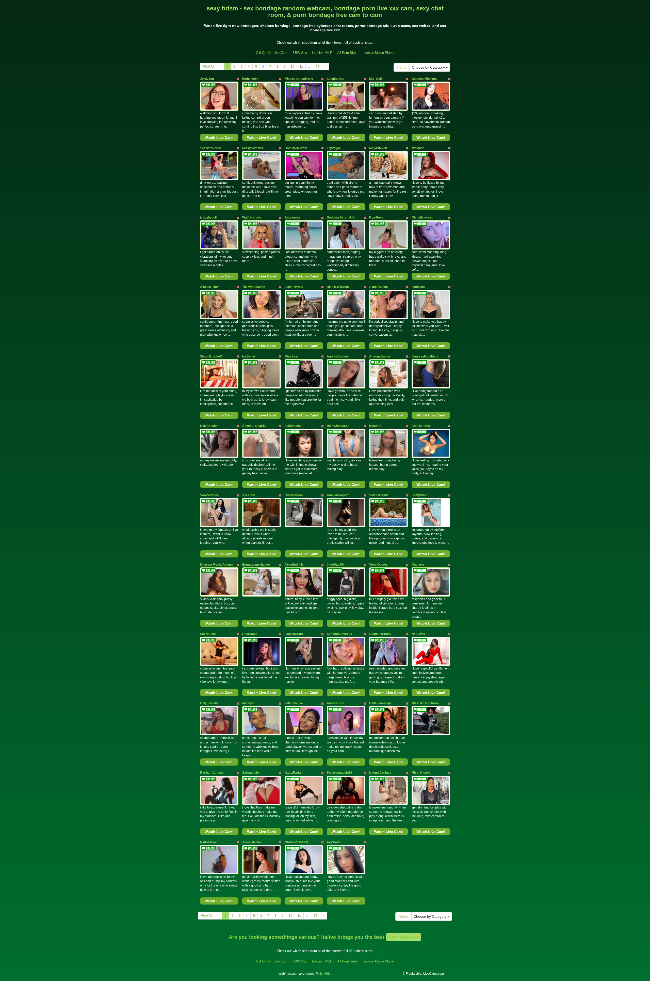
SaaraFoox (208, 634)
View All (208, 66)
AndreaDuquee (338, 356)
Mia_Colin (376, 79)
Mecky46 (248, 703)
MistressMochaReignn (216, 564)
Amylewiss (293, 217)
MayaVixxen (378, 148)
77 (317, 66)
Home (402, 67)
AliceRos (248, 495)
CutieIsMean (294, 495)
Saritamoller (251, 772)
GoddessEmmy (380, 634)
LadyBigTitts (294, 634)
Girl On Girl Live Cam (271, 53)
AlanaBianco (378, 287)
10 (292, 66)
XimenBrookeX (211, 356)
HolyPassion (209, 426)
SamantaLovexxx (339, 634)
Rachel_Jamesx (212, 772)
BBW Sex (299, 53)
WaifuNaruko (251, 217)
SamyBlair (419, 495)
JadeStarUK (336, 564)
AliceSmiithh (294, 564)
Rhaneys (418, 564)
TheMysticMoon (253, 287)
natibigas (418, 287)
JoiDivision (293, 426)
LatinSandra (335, 79)
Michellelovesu (422, 217)
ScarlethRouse (211, 148)
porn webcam (403, 937)
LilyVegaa (334, 148)
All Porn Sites (347, 53)
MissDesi (291, 356)
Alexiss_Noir (209, 287)
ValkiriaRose (294, 703)
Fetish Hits (323, 973)
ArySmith (333, 842)
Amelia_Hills (421, 426)
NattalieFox (208, 842)
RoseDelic (249, 634)
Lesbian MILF (322, 53)
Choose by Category (429, 67)
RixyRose (376, 217)
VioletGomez (378, 564)
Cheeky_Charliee (254, 426)
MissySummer (252, 148)
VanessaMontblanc (425, 356)
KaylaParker (294, 772)
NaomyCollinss (380, 772)
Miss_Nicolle (421, 772)
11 (301, 66)
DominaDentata (296, 148)
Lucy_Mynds (294, 287)
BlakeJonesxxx (338, 426)
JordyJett (207, 79)
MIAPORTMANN (296, 842)
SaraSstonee (209, 495)
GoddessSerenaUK (341, 217)
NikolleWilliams (338, 287)
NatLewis (418, 634)
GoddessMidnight (424, 79)
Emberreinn (250, 79)
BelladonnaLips (380, 703)
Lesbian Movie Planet (378, 53)
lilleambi (375, 426)
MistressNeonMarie (299, 79)
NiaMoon (418, 148)
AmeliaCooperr (338, 495)
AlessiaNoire (251, 842)
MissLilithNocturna (425, 703)
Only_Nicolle (209, 703)
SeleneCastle (378, 495)
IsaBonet (248, 356)
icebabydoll (208, 217)
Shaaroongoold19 (339, 772)
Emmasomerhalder (256, 564)
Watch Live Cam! (219, 137)
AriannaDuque (379, 356)
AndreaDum (335, 703)
